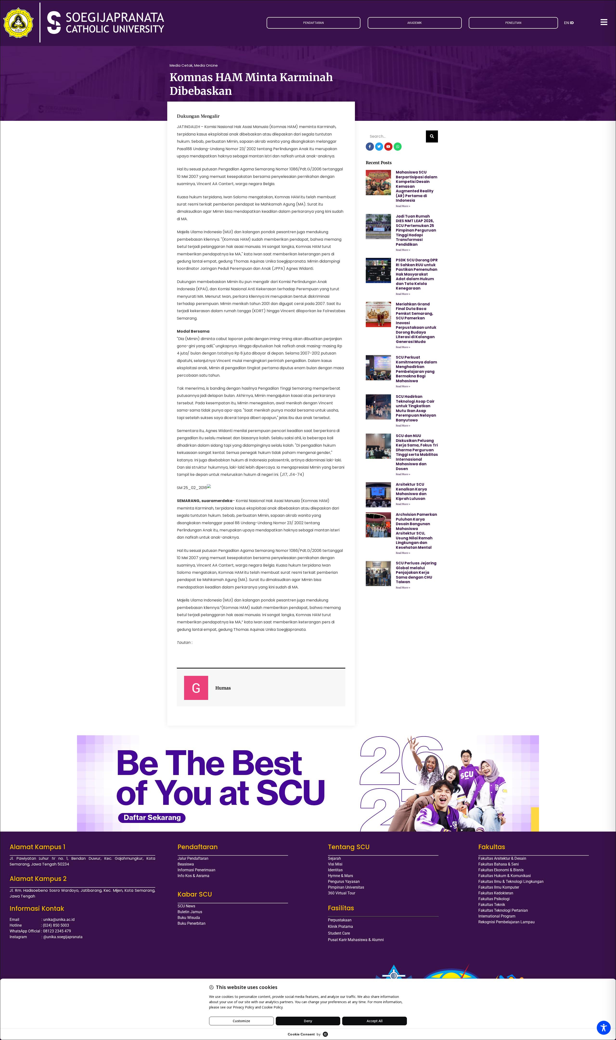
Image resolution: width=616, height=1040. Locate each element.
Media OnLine (206, 65)
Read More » (403, 206)
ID (572, 23)
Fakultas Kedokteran (495, 893)
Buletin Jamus (190, 912)
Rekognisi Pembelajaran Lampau (506, 922)
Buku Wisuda (189, 917)
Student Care (339, 933)
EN (566, 23)
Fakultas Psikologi (494, 899)
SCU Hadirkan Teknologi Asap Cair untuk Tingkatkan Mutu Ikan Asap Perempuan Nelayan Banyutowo (416, 408)
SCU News (186, 906)
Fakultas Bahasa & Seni (498, 864)
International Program (496, 916)
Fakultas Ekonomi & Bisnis (501, 870)
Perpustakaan (340, 920)
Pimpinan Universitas (346, 887)
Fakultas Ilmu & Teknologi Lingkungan (511, 881)
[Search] (432, 136)
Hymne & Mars (340, 875)
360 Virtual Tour (341, 893)
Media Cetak (181, 65)
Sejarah (334, 858)
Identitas (335, 870)
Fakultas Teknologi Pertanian (503, 910)
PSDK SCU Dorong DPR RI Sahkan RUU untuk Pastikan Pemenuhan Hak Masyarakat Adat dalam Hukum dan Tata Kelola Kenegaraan (417, 274)
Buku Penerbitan (191, 923)
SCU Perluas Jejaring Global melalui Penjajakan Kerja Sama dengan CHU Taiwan (416, 572)
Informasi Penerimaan (196, 870)
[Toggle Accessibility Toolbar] (603, 1027)
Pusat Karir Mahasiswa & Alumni (356, 939)
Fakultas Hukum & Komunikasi (504, 875)
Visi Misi (335, 864)
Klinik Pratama (340, 926)
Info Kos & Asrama (193, 875)
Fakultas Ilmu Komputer (498, 887)
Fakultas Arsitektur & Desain (502, 858)
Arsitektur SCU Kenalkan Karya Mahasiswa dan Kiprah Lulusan (411, 491)
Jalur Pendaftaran (193, 858)
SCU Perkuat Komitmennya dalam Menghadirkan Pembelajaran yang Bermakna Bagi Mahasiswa (416, 369)
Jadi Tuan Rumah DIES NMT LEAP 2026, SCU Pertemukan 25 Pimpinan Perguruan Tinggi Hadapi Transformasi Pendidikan (416, 230)
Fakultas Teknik (491, 904)
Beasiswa (186, 864)
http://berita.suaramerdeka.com (224, 642)
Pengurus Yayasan (344, 881)
